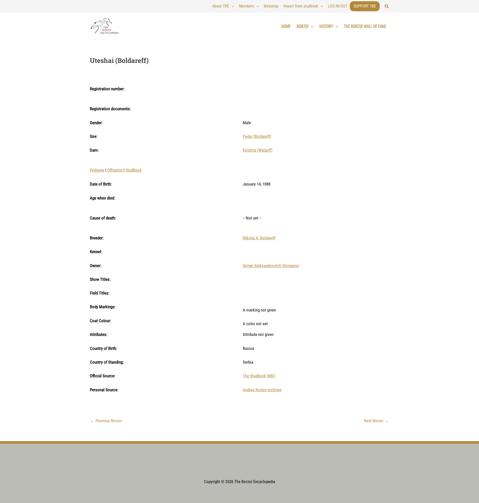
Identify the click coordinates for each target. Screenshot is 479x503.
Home (286, 26)
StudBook (133, 170)
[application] (231, 6)
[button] (387, 6)
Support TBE (365, 6)
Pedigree (97, 170)
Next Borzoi (376, 421)
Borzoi (302, 26)
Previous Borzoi (106, 421)
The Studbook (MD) (259, 375)
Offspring (114, 170)
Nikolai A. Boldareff (259, 237)
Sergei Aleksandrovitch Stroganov (271, 265)
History (326, 26)
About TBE (220, 6)
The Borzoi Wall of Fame (365, 26)
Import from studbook (300, 6)
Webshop (271, 6)
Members (246, 6)
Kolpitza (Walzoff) (257, 150)
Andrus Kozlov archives (262, 389)
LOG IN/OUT (337, 6)
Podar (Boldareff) (257, 136)
